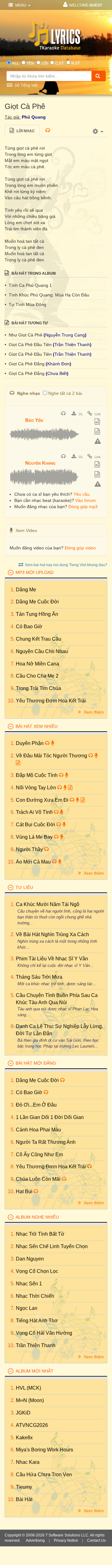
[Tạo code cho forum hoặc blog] (98, 432)
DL (80, 414)
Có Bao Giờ (29, 626)
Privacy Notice (66, 1540)
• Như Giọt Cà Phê (24, 334)
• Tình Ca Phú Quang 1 (28, 285)
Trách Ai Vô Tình (35, 812)
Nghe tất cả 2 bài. (65, 393)
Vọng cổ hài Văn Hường (44, 1333)
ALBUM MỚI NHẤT (35, 1371)
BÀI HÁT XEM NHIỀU (37, 726)
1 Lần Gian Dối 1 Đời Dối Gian (50, 1117)
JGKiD (23, 1412)
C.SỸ (59, 63)
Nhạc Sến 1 (29, 1283)
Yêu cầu (81, 494)
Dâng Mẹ (26, 589)
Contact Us (96, 1540)
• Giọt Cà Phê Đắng (25, 363)
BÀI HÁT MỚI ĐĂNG (36, 1063)
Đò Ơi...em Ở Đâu (36, 1104)
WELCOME (85, 5)
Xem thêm (93, 712)
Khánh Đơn (58, 363)
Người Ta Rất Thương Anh (46, 1142)
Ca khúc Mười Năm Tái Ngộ (47, 904)
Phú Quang (34, 117)
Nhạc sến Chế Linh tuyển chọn (52, 1246)
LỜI (44, 63)
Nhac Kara (28, 1462)
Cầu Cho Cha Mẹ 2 (37, 676)
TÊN (30, 63)
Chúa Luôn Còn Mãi (39, 1179)
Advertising (35, 1540)
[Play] (16, 416)
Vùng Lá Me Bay (35, 837)
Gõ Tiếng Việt (26, 85)
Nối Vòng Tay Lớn (36, 787)
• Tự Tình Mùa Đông (25, 304)
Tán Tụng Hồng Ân (37, 614)
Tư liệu (24, 887)
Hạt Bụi (25, 1191)
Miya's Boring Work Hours (44, 1449)
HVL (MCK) (28, 1388)
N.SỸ (75, 63)
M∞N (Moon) (30, 1400)
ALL (15, 63)
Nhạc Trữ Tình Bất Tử (40, 1234)
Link (97, 414)
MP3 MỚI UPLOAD (35, 572)
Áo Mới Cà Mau (34, 861)
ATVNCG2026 (32, 1425)
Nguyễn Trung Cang (65, 334)
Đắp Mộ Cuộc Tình (37, 775)
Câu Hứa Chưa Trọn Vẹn (44, 1474)
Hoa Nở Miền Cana (37, 663)
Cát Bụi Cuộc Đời (36, 824)
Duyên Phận (30, 743)
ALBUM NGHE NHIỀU (37, 1217)
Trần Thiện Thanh (72, 344)
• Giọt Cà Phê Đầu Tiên (29, 344)
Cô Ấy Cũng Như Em (39, 1154)
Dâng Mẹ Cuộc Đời (37, 601)
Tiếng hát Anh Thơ (37, 1320)
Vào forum (85, 500)
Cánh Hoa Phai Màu (38, 1129)
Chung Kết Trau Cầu (38, 639)
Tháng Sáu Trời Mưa (39, 977)
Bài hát (24, 1499)
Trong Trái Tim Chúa (38, 688)
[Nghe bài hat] (64, 414)
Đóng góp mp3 (83, 506)
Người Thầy (30, 849)
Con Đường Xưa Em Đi (43, 800)
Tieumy (24, 1487)
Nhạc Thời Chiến (35, 1296)
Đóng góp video (80, 547)
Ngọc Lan (26, 1308)
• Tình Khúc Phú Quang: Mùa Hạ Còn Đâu (47, 294)
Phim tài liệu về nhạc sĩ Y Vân (52, 958)
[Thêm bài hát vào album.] (98, 422)
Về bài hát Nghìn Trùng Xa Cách (52, 934)
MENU (20, 5)
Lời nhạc (25, 131)
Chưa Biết (57, 373)
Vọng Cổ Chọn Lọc (37, 1271)
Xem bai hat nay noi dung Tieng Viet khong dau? (66, 565)
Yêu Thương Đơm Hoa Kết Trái (51, 700)
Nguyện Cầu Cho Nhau (42, 651)
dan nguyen (30, 1258)
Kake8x (24, 1437)
